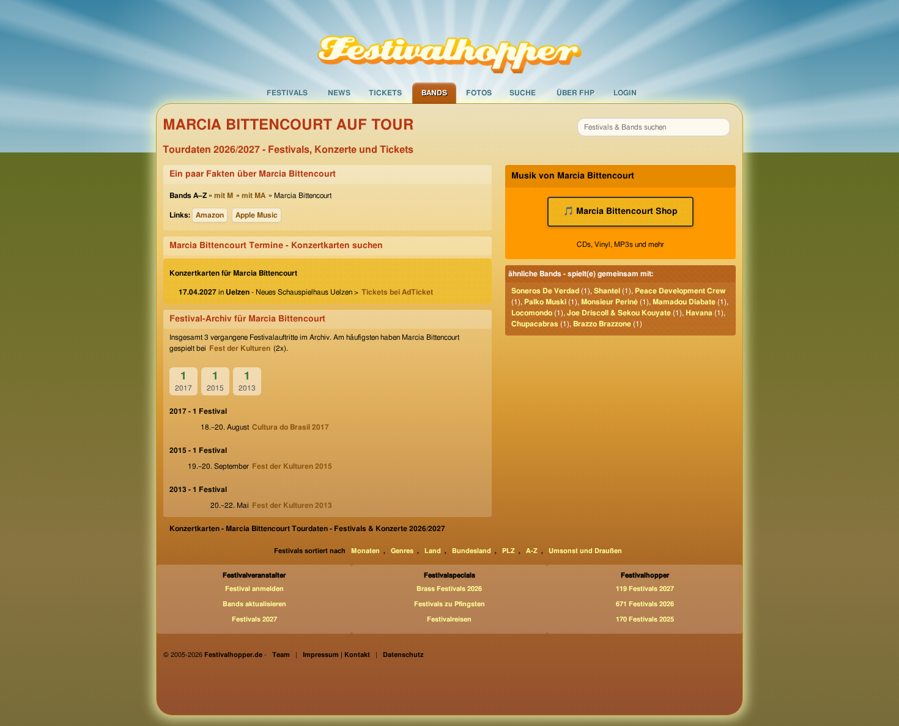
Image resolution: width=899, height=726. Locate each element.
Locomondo (531, 313)
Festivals (287, 93)
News (339, 93)
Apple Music (256, 215)
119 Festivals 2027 (645, 588)
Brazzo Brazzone (602, 324)
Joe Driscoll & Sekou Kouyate (619, 313)
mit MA (253, 195)
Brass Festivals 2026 (449, 588)
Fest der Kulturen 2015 (292, 466)
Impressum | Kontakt (336, 654)
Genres (402, 551)
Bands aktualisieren (254, 604)
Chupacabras (534, 324)
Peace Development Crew (680, 291)
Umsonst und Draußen (585, 551)
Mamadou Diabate (684, 302)
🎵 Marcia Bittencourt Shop (620, 211)
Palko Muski (545, 302)
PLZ (508, 551)
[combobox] (653, 127)
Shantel (607, 291)
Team (281, 654)
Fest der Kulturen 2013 (292, 505)
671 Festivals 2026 (645, 604)
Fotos (479, 93)
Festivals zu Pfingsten (449, 604)
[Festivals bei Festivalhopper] (449, 41)
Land (432, 551)
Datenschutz (403, 654)
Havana (699, 313)
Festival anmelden (254, 588)
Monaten (365, 551)
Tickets (385, 93)
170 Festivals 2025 (645, 619)
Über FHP (575, 93)
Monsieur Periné (609, 302)
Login (625, 93)
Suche (522, 93)
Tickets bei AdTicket (397, 292)
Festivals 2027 (254, 619)
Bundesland (471, 551)
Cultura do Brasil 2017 (290, 427)
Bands (434, 93)
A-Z (532, 551)
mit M (223, 195)
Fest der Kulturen (239, 348)
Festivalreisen (449, 619)
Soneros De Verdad (545, 291)
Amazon (210, 215)
